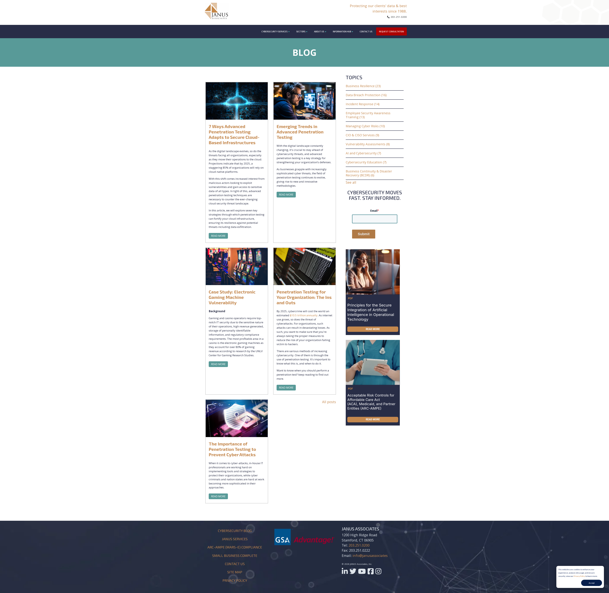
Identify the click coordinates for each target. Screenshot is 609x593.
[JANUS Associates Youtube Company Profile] (362, 572)
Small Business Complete (234, 555)
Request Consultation (391, 31)
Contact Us (366, 31)
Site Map (234, 572)
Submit (364, 234)
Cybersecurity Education (366, 162)
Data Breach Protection (366, 95)
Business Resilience (363, 86)
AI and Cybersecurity (363, 153)
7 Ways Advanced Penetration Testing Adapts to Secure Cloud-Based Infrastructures (234, 134)
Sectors (300, 31)
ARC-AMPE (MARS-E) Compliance (234, 547)
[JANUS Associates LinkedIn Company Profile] (345, 572)
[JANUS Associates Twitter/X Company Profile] (353, 572)
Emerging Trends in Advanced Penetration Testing (300, 132)
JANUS (217, 11)
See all (351, 182)
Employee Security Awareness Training (368, 115)
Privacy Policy (579, 576)
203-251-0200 (398, 16)
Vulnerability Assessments (368, 144)
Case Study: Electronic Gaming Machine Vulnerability (232, 297)
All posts (329, 402)
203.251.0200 (359, 545)
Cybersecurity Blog (235, 531)
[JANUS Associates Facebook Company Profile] (371, 572)
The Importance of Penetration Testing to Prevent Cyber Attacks (232, 449)
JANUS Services (235, 539)
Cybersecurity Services (275, 31)
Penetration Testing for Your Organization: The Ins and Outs (304, 297)
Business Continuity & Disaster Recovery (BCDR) (369, 173)
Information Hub (342, 31)
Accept (592, 583)
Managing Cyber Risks (365, 126)
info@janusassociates (370, 555)
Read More (218, 236)
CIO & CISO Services (362, 135)
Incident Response (363, 104)
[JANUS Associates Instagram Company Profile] (378, 572)
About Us (319, 31)
